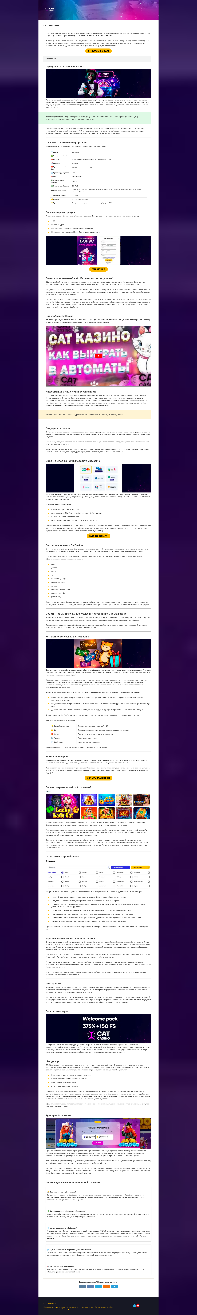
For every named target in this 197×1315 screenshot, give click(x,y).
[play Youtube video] (98, 356)
